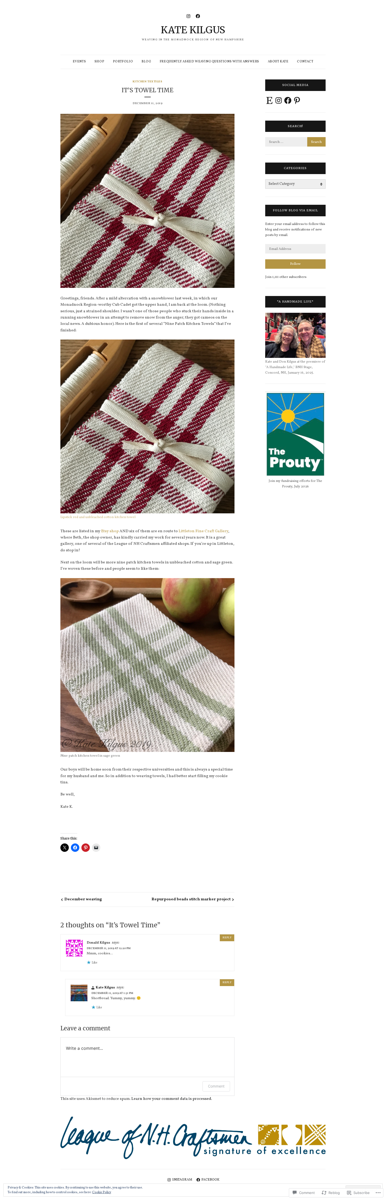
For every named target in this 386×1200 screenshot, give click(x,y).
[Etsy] (269, 100)
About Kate (278, 62)
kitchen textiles (148, 82)
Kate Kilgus (193, 30)
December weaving (83, 899)
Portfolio (123, 62)
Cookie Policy (101, 1192)
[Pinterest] (297, 100)
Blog (146, 62)
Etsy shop (110, 531)
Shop (99, 62)
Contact (305, 62)
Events (79, 62)
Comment (216, 1086)
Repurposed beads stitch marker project (191, 899)
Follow (295, 264)
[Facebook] (197, 16)
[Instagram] (188, 16)
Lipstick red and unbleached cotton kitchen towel (97, 517)
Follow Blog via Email (295, 210)
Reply (227, 938)
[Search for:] (295, 142)
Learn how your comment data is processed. (171, 1099)
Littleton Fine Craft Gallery (203, 531)
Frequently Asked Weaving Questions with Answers (209, 62)
